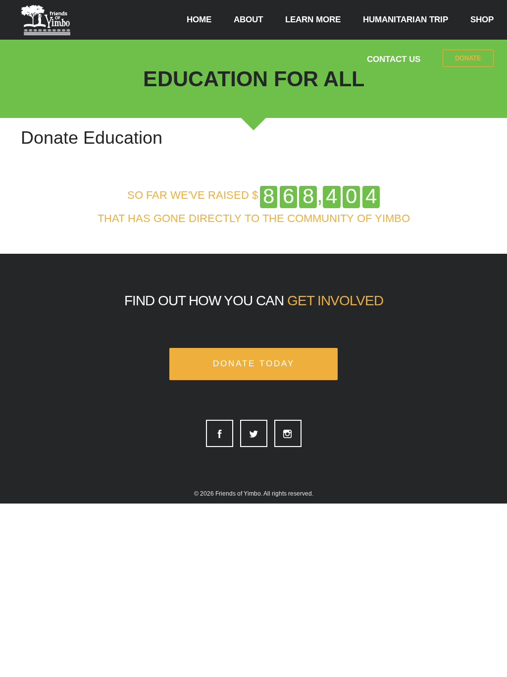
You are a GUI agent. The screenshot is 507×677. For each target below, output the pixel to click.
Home (199, 19)
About (248, 19)
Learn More (313, 19)
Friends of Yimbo (238, 493)
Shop (482, 19)
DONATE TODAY (254, 363)
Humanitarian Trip (405, 19)
